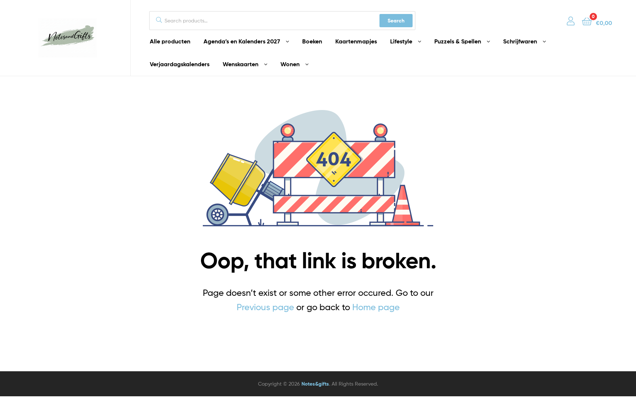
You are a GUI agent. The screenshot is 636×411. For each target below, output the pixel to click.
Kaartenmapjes (356, 41)
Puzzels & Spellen (457, 41)
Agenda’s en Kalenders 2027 (242, 41)
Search (396, 20)
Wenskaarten (240, 64)
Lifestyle (401, 41)
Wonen (290, 64)
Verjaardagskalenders (179, 64)
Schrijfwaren (520, 41)
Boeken (312, 41)
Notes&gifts (315, 383)
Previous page (265, 307)
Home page (376, 307)
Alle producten (170, 41)
